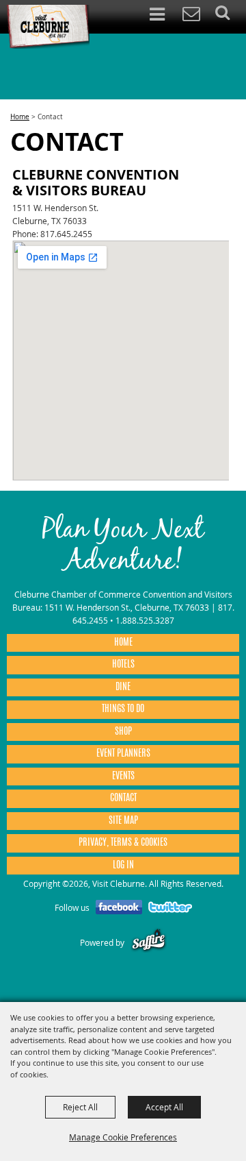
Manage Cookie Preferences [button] (123, 1137)
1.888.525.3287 (144, 620)
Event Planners (123, 754)
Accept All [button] (164, 1106)
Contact (123, 798)
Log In (123, 865)
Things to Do (123, 709)
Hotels (123, 665)
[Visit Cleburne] (48, 26)
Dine (123, 687)
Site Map (123, 821)
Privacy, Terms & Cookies (123, 843)
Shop (123, 732)
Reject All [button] (80, 1106)
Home (19, 116)
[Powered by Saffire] (149, 942)
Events (123, 776)
